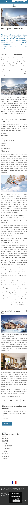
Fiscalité (5, 438)
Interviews (7, 448)
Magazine (6, 450)
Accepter (16, 501)
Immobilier (5, 440)
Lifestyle (10, 396)
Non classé (5, 455)
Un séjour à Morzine (12, 28)
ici (23, 393)
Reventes (21, 488)
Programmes (16, 396)
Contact (19, 489)
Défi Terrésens (8, 445)
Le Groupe (5, 441)
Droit (4, 437)
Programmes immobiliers (10, 488)
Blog (2, 489)
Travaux (4, 458)
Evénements (7, 446)
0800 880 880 (21, 1)
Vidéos (5, 451)
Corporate (6, 443)
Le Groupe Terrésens (10, 489)
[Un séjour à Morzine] (14, 24)
